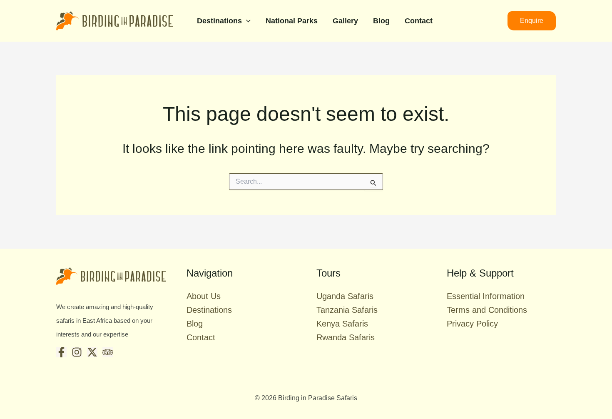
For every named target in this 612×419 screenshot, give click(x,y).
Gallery (345, 21)
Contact (419, 21)
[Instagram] (77, 352)
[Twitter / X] (92, 352)
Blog (381, 21)
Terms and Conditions (487, 309)
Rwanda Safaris (345, 337)
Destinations (219, 21)
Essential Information (486, 296)
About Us (204, 296)
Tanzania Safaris (347, 309)
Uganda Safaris (344, 296)
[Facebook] (61, 352)
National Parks (292, 21)
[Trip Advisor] (107, 352)
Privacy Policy (472, 323)
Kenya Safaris (342, 323)
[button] (246, 21)
